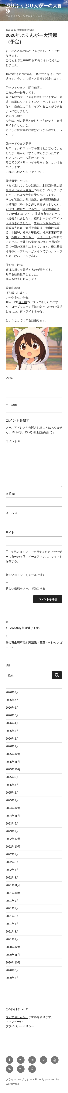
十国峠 (15, 232)
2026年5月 (12, 715)
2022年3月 (12, 877)
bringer (29, 30)
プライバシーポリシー (20, 1026)
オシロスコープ (24, 148)
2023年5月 (12, 823)
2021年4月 (12, 923)
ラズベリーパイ (24, 162)
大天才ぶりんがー (17, 1017)
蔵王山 (23, 302)
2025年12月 (13, 754)
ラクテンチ (44, 237)
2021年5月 (12, 916)
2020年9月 (12, 970)
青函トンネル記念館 (47, 223)
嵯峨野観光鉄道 (50, 199)
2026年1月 (12, 746)
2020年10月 (13, 962)
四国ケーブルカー (22, 237)
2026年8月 (12, 692)
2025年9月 (12, 777)
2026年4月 (12, 723)
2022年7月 (12, 854)
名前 (10, 493)
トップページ (14, 1021)
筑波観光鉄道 (14, 227)
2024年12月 (13, 808)
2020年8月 (12, 977)
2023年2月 (12, 831)
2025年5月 (12, 784)
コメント (13, 441)
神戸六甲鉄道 (31, 232)
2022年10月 (13, 846)
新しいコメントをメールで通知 (25, 574)
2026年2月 (12, 738)
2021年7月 (12, 908)
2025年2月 (12, 792)
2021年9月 (12, 900)
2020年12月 (13, 947)
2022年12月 (13, 838)
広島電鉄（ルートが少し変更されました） (33, 204)
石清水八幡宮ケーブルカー (23, 209)
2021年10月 (13, 893)
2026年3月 (12, 730)
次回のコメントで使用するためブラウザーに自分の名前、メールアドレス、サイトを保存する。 (34, 556)
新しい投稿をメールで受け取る (25, 588)
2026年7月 (12, 699)
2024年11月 (13, 815)
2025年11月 (13, 761)
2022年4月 (12, 869)
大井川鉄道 (30, 199)
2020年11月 (13, 954)
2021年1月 (12, 939)
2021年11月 (13, 885)
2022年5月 (12, 862)
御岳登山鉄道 (34, 227)
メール (12, 512)
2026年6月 (12, 707)
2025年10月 (13, 769)
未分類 (14, 405)
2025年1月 (12, 800)
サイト (10, 532)
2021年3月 (12, 931)
